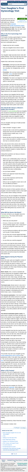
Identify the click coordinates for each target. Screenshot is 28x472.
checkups (13, 24)
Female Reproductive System (9, 446)
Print (14, 453)
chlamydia (11, 387)
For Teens (23, 2)
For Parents (11, 2)
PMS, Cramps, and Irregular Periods (10, 443)
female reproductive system (17, 25)
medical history (5, 215)
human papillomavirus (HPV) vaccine (10, 355)
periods (5, 69)
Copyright (25, 460)
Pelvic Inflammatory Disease (9, 439)
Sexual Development (7, 444)
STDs (10, 73)
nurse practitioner (12, 111)
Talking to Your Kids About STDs (10, 437)
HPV (2, 360)
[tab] (23, 428)
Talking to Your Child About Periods (10, 441)
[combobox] (16, 4)
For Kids (17, 2)
